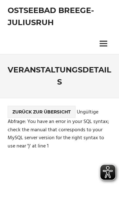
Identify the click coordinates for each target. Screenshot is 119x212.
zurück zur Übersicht (41, 112)
